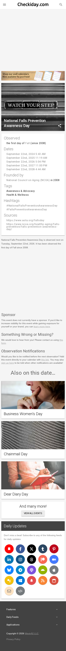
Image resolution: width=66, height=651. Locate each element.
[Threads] (31, 559)
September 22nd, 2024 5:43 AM (26, 154)
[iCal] (54, 580)
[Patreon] (42, 559)
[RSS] (42, 580)
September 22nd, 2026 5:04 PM (26, 161)
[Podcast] (31, 569)
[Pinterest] (54, 548)
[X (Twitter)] (31, 548)
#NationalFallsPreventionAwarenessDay (32, 205)
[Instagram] (20, 559)
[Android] (42, 569)
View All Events (33, 513)
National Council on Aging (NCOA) (28, 180)
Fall (27, 143)
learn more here (42, 326)
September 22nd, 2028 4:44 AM (26, 169)
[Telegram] (20, 569)
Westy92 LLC (31, 633)
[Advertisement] (33, 39)
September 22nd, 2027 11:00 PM (26, 165)
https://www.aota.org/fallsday (25, 220)
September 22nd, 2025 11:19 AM (26, 157)
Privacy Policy (13, 639)
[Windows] (20, 580)
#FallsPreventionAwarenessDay (26, 209)
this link (45, 359)
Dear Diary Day (16, 494)
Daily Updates (15, 526)
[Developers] (20, 590)
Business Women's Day (23, 414)
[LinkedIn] (9, 559)
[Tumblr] (42, 548)
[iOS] (54, 569)
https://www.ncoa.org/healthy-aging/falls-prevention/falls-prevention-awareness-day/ (33, 227)
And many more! (33, 506)
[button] (4, 4)
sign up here (7, 363)
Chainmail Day (15, 454)
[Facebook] (20, 548)
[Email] (9, 590)
